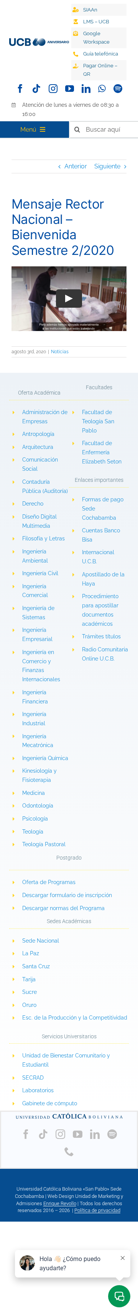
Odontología (37, 806)
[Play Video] (69, 299)
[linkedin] (86, 88)
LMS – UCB (96, 21)
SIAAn (90, 10)
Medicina (33, 793)
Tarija (29, 979)
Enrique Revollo (59, 1203)
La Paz (30, 953)
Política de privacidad (97, 1210)
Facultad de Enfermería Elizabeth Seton (102, 452)
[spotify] (117, 88)
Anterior (75, 166)
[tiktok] (36, 88)
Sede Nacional (40, 941)
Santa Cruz (36, 966)
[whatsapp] (102, 88)
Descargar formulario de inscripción (67, 895)
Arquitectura (37, 447)
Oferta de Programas (49, 882)
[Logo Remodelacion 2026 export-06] (39, 41)
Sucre (29, 992)
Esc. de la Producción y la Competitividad (74, 1018)
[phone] (69, 1151)
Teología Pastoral (44, 844)
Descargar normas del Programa (63, 908)
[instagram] (53, 88)
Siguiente (107, 166)
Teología (32, 832)
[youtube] (69, 88)
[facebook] (20, 88)
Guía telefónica (100, 54)
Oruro (29, 1005)
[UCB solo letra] (69, 1114)
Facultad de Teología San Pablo (98, 421)
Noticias (60, 351)
